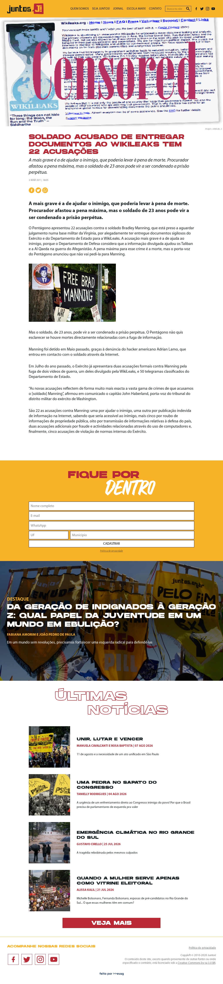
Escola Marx (136, 8)
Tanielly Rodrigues (91, 794)
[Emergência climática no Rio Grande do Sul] (53, 842)
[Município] (132, 535)
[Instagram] (207, 8)
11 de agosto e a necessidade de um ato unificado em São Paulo (118, 754)
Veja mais (111, 923)
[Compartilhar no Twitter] (38, 190)
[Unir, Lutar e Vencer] (53, 747)
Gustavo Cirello (89, 844)
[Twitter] (201, 8)
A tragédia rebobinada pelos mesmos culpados (107, 852)
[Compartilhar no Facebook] (31, 190)
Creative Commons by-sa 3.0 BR (196, 963)
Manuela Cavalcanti (92, 746)
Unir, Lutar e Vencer (110, 739)
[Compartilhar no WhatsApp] (45, 190)
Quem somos (79, 8)
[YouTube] (213, 8)
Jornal (118, 8)
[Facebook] (196, 8)
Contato (155, 8)
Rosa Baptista (122, 746)
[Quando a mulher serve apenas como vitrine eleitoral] (53, 890)
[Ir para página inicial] (25, 13)
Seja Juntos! (101, 8)
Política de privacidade (111, 551)
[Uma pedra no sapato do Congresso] (53, 795)
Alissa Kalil (86, 890)
